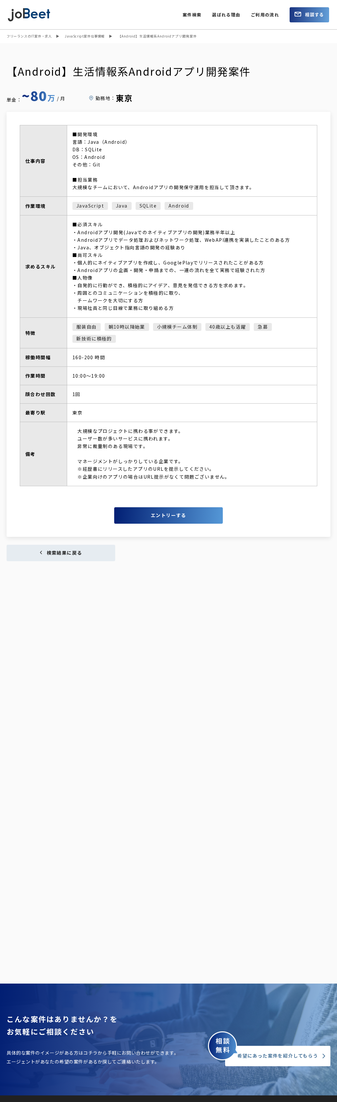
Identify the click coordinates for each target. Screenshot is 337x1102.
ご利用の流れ (265, 15)
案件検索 (192, 15)
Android (178, 205)
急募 (263, 326)
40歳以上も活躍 (227, 326)
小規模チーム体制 (177, 326)
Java (122, 205)
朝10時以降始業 (127, 326)
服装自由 (86, 326)
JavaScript (90, 205)
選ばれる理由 (226, 15)
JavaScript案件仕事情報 (85, 36)
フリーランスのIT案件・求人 (29, 36)
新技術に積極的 (94, 338)
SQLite (148, 205)
